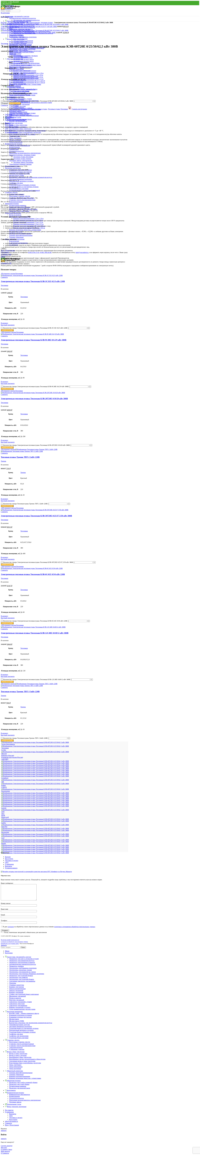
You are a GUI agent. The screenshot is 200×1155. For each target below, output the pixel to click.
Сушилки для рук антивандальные (21, 1044)
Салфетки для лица (16, 1034)
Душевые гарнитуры (16, 985)
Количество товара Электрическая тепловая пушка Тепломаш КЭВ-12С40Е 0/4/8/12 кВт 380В (36, 679)
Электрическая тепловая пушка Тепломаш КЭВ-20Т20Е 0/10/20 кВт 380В (34, 398)
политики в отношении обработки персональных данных (74, 927)
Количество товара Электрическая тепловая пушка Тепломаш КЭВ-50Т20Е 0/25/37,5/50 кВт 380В (38, 562)
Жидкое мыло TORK (16, 175)
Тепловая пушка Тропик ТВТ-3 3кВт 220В (20, 691)
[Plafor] (35, 793)
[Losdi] (35, 806)
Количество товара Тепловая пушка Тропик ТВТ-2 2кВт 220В (25, 504)
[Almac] (35, 851)
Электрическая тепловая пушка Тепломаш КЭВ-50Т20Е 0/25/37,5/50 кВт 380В (29, 26)
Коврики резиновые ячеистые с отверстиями (25, 230)
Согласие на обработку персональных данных (14, 941)
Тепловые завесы (15, 111)
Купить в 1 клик (15, 103)
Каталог (4, 22)
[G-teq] (35, 821)
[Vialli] (35, 767)
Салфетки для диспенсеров (18, 1036)
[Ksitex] (35, 810)
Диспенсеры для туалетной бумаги (21, 52)
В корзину (5, 103)
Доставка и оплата (11, 860)
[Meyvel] (35, 800)
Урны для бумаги (15, 138)
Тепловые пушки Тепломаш (23, 157)
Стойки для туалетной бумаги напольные (24, 994)
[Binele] (35, 845)
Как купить (9, 859)
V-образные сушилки (16, 1049)
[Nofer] (35, 795)
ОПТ (7, 862)
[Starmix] (35, 780)
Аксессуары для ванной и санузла (17, 16)
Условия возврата (11, 868)
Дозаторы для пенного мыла (23, 61)
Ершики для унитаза (16, 987)
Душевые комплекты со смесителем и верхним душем (32, 102)
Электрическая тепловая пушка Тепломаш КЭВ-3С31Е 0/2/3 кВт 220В (33, 281)
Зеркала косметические (17, 989)
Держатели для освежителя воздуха (21, 960)
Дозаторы (12, 983)
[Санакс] (35, 752)
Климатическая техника (13, 144)
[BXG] (35, 840)
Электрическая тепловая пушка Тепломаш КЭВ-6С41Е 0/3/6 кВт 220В (33, 574)
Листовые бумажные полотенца (20, 179)
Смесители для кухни (17, 1004)
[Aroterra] (35, 849)
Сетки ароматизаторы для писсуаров (22, 1009)
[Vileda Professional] (35, 765)
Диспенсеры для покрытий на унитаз (22, 972)
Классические (14, 241)
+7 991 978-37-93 (6, 3)
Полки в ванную (15, 86)
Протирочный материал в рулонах (21, 181)
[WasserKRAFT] (35, 763)
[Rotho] (35, 783)
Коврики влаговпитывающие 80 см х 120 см (29, 81)
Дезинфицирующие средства (19, 1025)
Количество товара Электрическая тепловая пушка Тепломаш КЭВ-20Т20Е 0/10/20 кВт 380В (36, 445)
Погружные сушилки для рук (19, 196)
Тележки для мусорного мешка (20, 233)
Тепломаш (4, 43)
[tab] (66, 114)
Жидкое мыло (14, 1019)
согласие (11, 927)
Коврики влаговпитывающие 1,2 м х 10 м (28, 220)
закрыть (3, 1130)
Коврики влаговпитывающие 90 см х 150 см (29, 82)
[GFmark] (35, 819)
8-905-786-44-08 (45, 252)
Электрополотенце (16, 202)
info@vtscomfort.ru (82, 252)
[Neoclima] (35, 797)
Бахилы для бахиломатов (18, 121)
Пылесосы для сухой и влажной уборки (23, 209)
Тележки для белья (15, 232)
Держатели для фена (16, 966)
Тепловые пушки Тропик (22, 159)
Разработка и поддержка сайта (10, 943)
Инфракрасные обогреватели (19, 1094)
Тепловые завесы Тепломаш (23, 162)
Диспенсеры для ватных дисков (20, 970)
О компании (9, 864)
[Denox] (35, 834)
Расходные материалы (13, 168)
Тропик (3, 461)
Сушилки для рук (11, 192)
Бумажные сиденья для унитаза (20, 172)
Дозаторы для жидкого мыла (23, 59)
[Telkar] (35, 776)
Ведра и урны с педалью (18, 43)
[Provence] (35, 789)
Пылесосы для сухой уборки (19, 211)
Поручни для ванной (16, 1000)
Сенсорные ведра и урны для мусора (22, 49)
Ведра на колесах (15, 215)
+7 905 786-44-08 (13, 2)
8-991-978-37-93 (33, 252)
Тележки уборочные (16, 237)
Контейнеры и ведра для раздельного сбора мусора (27, 1059)
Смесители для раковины (18, 1005)
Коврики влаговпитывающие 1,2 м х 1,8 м (28, 218)
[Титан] (35, 746)
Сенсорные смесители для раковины (22, 981)
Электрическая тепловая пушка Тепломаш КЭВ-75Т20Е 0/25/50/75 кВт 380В (28, 32)
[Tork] (35, 774)
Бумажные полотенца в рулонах (20, 1015)
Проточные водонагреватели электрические (25, 153)
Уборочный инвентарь (13, 213)
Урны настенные (15, 55)
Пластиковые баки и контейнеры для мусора (25, 132)
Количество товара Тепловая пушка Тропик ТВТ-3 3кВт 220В (25, 738)
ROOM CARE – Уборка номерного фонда (24, 1013)
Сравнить (8, 1123)
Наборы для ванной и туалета (19, 1007)
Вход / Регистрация (12, 1125)
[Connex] (35, 836)
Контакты (8, 866)
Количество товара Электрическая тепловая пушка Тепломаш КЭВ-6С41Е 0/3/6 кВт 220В (35, 621)
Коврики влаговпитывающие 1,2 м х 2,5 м (28, 224)
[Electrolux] (35, 830)
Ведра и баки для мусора (14, 123)
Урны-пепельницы (15, 56)
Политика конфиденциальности (10, 940)
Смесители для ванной (21, 104)
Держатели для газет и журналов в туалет (24, 959)
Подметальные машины (17, 205)
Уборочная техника (12, 203)
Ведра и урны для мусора (18, 125)
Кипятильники (14, 147)
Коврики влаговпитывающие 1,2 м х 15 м (28, 222)
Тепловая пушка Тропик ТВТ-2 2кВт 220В (20, 457)
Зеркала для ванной (16, 990)
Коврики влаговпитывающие (19, 71)
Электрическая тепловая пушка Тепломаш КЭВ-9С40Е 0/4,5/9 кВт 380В (33, 340)
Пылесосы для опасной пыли (19, 207)
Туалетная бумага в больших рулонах (22, 185)
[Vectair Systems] (35, 772)
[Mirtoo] (35, 798)
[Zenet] (35, 761)
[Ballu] (35, 847)
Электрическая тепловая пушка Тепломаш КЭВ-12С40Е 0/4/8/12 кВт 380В (34, 633)
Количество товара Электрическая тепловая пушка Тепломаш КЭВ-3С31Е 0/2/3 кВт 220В (35, 328)
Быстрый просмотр (7, 325)
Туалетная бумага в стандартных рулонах (24, 187)
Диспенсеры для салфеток (18, 977)
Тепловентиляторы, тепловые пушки (22, 155)
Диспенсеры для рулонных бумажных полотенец (26, 974)
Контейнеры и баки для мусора (20, 129)
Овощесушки (14, 105)
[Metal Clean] (35, 802)
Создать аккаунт (6, 1146)
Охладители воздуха (16, 151)
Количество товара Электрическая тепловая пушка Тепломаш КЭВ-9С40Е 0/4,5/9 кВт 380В (36, 386)
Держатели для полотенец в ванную (22, 962)
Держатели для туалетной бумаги (21, 975)
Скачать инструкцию (79, 109)
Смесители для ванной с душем (20, 1002)
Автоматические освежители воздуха (22, 18)
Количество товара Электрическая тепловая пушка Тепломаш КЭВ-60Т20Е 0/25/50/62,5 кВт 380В (38, 101)
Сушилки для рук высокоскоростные (22, 200)
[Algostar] (35, 853)
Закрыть (4, 945)
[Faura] (35, 828)
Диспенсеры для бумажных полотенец (23, 968)
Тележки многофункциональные (20, 235)
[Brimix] (35, 841)
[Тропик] (35, 742)
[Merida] (35, 804)
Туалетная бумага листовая (18, 188)
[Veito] (35, 768)
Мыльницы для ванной (17, 996)
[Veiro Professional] (35, 770)
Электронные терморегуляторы (20, 164)
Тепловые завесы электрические (20, 160)
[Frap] (35, 825)
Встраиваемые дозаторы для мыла (25, 56)
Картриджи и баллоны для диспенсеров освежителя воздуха (30, 1023)
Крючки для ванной (16, 992)
